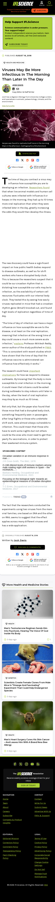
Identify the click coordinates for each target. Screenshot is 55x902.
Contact (38, 799)
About (5, 807)
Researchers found (39, 187)
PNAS (48, 347)
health (11, 624)
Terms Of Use (40, 838)
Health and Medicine (15, 63)
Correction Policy (11, 842)
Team (5, 803)
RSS (46, 885)
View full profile (8, 106)
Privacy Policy (41, 847)
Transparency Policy (12, 851)
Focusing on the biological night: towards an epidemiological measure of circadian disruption (27, 480)
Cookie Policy (41, 842)
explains (18, 343)
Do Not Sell (40, 869)
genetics (12, 678)
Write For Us (40, 803)
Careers (6, 811)
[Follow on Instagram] (26, 764)
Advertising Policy (43, 851)
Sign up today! (28, 785)
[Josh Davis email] (17, 89)
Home (5, 799)
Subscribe (7, 815)
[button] (49, 2)
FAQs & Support (42, 815)
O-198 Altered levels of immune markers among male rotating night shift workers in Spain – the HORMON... (27, 467)
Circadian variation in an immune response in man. (26, 457)
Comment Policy (10, 847)
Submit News (41, 807)
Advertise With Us (43, 811)
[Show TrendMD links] (51, 496)
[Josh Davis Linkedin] (13, 89)
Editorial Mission (11, 838)
